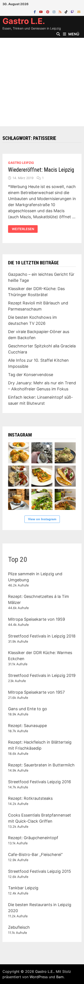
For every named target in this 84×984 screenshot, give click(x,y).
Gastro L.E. (23, 21)
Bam (60, 977)
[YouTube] (41, 11)
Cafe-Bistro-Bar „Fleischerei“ (35, 854)
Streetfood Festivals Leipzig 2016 (39, 781)
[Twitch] (73, 11)
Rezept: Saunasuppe (27, 725)
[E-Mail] (79, 11)
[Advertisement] (42, 82)
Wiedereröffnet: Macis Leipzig (41, 170)
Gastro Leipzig (21, 163)
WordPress (39, 977)
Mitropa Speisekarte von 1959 (36, 619)
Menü (73, 34)
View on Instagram (42, 519)
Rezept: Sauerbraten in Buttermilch (41, 765)
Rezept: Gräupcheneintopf (33, 837)
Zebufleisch (19, 927)
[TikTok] (67, 11)
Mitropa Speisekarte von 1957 (36, 692)
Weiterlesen (25, 229)
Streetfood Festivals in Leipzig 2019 (41, 675)
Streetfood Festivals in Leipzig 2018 (41, 636)
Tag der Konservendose (30, 374)
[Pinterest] (48, 11)
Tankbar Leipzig (23, 888)
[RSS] (61, 11)
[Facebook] (35, 11)
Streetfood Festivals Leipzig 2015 (39, 871)
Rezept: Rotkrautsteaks (30, 798)
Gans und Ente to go (27, 708)
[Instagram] (55, 11)
